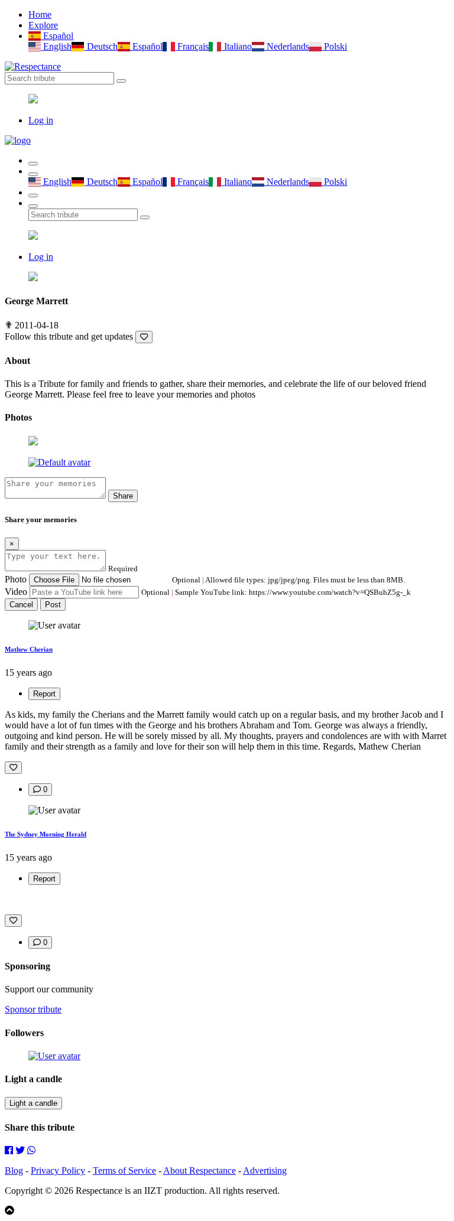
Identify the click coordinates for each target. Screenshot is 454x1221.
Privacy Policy (58, 1170)
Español (57, 36)
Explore (43, 25)
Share (123, 495)
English (56, 46)
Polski (334, 46)
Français (192, 46)
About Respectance (199, 1170)
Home (39, 14)
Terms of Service (124, 1170)
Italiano (236, 46)
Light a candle (33, 1103)
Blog (14, 1170)
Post (53, 604)
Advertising (265, 1170)
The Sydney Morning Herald (45, 834)
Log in (40, 120)
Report (44, 693)
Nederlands (286, 46)
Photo (16, 579)
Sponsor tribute (33, 1009)
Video (16, 592)
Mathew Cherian (29, 649)
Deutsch (101, 46)
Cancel (21, 604)
